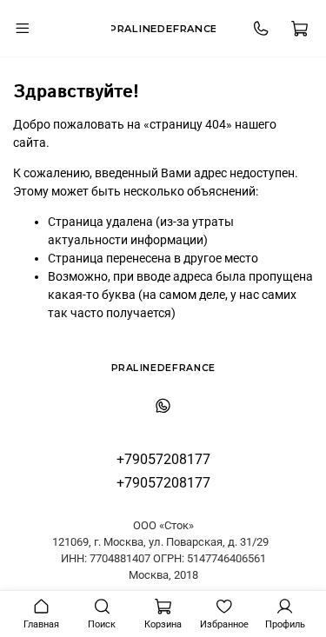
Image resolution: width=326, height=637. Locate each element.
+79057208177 (163, 459)
